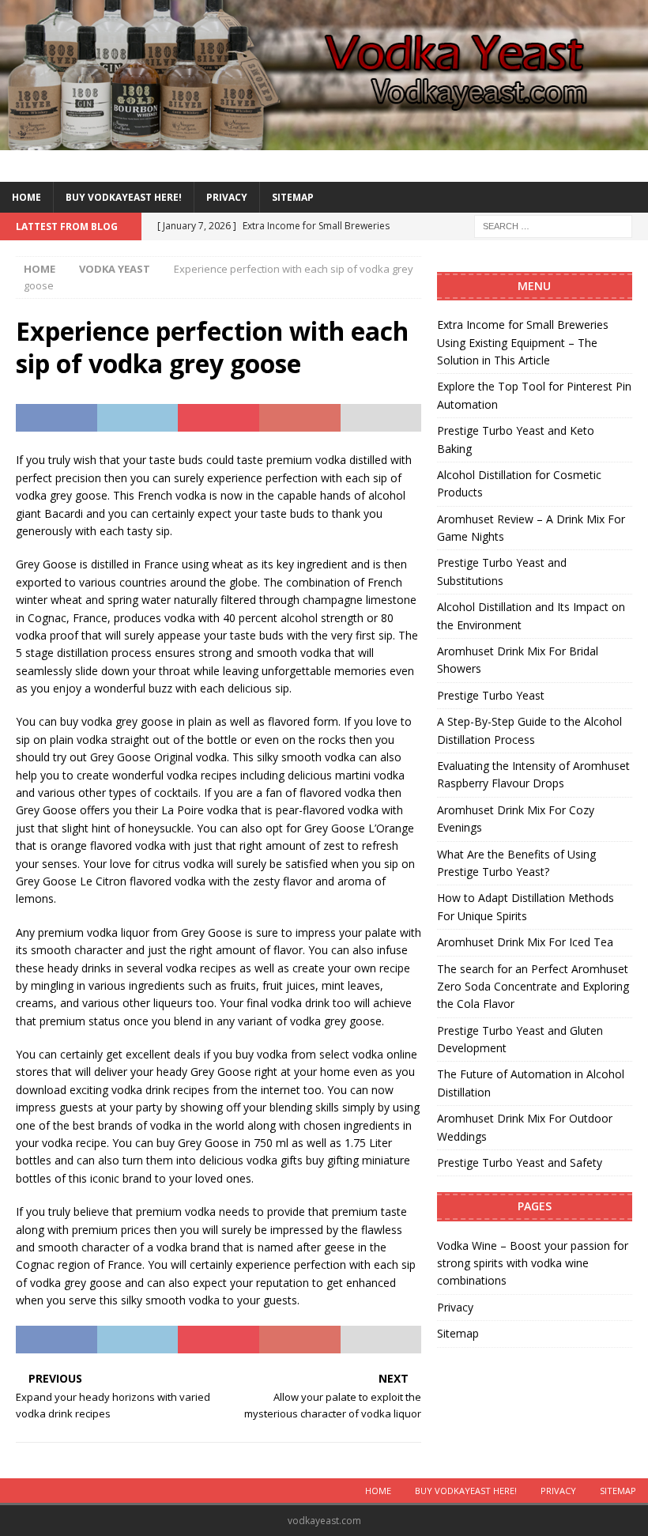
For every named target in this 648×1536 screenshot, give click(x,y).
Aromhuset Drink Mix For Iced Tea (525, 941)
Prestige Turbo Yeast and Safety (519, 1162)
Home (26, 197)
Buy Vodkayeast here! (124, 197)
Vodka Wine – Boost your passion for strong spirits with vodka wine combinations (532, 1263)
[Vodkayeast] (324, 140)
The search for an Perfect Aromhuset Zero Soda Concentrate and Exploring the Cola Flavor (533, 986)
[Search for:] (553, 224)
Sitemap (293, 197)
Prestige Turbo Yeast (490, 695)
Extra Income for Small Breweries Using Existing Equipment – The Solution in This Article (522, 342)
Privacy (226, 197)
